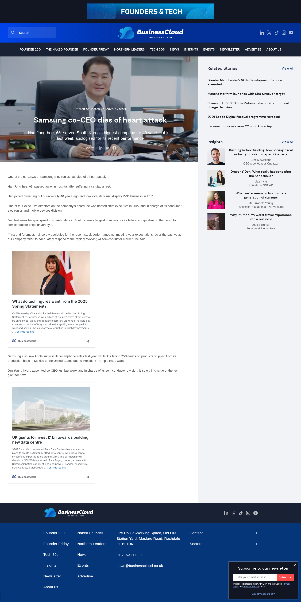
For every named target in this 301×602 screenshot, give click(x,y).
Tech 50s (157, 49)
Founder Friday (96, 49)
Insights (191, 49)
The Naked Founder (62, 49)
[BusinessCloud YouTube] (291, 33)
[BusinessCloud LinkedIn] (262, 33)
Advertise (253, 49)
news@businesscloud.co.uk (140, 566)
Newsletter (230, 49)
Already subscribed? (263, 594)
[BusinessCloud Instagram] (284, 33)
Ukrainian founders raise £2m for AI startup (239, 126)
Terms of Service (251, 586)
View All (287, 68)
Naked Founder (90, 533)
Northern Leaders (129, 49)
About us (273, 49)
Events (209, 49)
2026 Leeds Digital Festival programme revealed (243, 117)
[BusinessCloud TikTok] (277, 33)
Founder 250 (30, 49)
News (174, 49)
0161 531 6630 (129, 555)
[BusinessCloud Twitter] (269, 33)
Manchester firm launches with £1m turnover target (246, 94)
